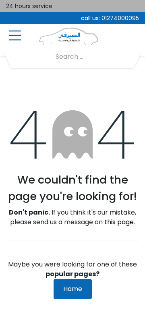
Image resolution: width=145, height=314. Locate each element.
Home (72, 288)
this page (119, 222)
